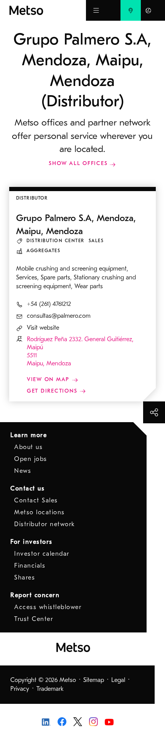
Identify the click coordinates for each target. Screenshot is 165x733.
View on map (49, 379)
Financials (29, 565)
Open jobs (30, 459)
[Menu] (96, 10)
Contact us (27, 488)
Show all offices (78, 163)
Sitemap (93, 680)
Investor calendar (41, 553)
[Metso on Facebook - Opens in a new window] (62, 721)
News (22, 470)
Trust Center (33, 619)
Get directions (53, 391)
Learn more (28, 435)
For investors (31, 541)
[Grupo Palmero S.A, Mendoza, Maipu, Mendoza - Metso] (47, 10)
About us (28, 447)
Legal (118, 680)
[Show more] (154, 412)
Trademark (50, 688)
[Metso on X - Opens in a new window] (77, 721)
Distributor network (44, 524)
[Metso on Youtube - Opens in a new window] (109, 721)
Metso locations (39, 512)
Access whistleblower (47, 607)
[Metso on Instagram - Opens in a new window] (93, 721)
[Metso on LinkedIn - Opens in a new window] (46, 721)
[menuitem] (130, 10)
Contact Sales (36, 500)
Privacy (19, 688)
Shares (24, 577)
